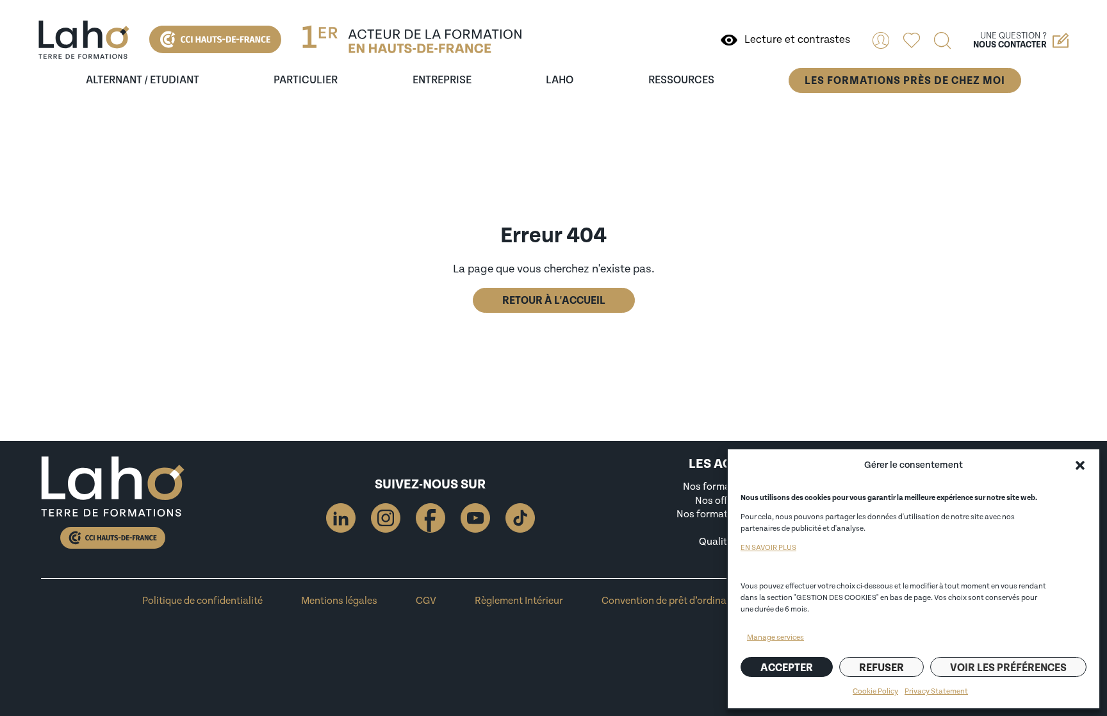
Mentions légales (339, 600)
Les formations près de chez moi (905, 80)
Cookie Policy (875, 691)
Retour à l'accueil (553, 300)
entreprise (442, 80)
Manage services (775, 637)
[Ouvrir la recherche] (942, 40)
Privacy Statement (936, 691)
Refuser (881, 668)
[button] (1080, 465)
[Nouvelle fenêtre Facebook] (430, 518)
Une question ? (1010, 40)
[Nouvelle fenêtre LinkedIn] (341, 518)
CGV (426, 600)
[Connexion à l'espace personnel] (881, 40)
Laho (559, 80)
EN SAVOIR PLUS (768, 548)
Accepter (786, 668)
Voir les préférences (1008, 668)
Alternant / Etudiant (142, 80)
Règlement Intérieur (519, 600)
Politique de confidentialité (202, 600)
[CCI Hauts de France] (215, 39)
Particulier (306, 80)
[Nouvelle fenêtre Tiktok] (520, 518)
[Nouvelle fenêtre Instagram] (385, 518)
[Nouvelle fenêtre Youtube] (475, 518)
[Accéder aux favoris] (911, 40)
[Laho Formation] (83, 40)
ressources (681, 80)
